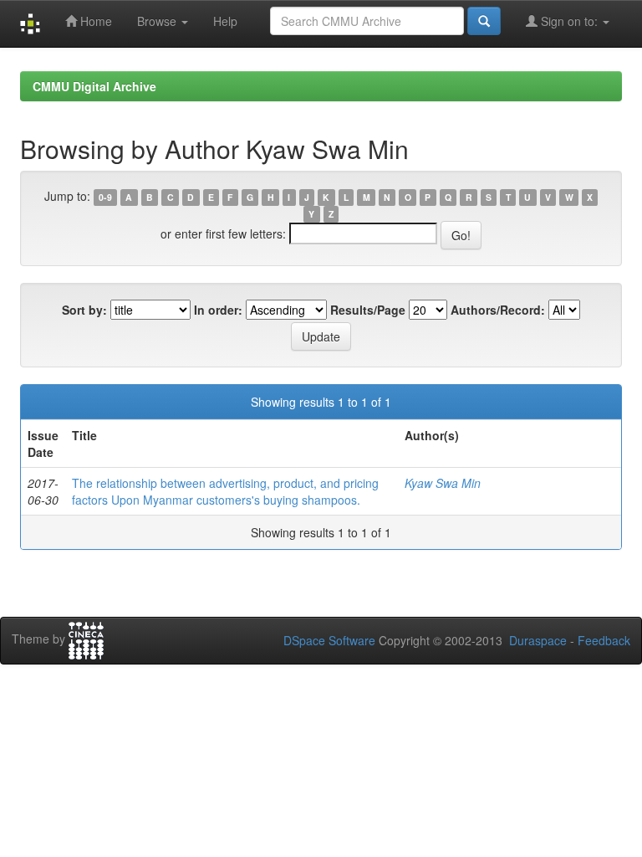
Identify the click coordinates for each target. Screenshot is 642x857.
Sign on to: (569, 21)
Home (94, 21)
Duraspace (538, 640)
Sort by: (84, 309)
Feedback (604, 640)
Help (225, 21)
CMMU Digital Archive (94, 86)
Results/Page (367, 309)
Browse (158, 21)
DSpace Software (329, 640)
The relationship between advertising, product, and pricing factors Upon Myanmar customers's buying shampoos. (225, 491)
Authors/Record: (498, 309)
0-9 (105, 197)
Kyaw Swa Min (443, 483)
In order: (218, 309)
